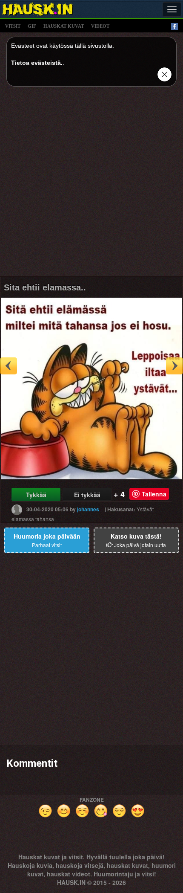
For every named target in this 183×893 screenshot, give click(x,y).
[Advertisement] (91, 184)
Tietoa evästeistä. (37, 62)
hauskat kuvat (63, 26)
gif (32, 26)
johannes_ (89, 509)
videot (100, 26)
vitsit (12, 26)
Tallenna (154, 494)
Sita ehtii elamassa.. (45, 287)
